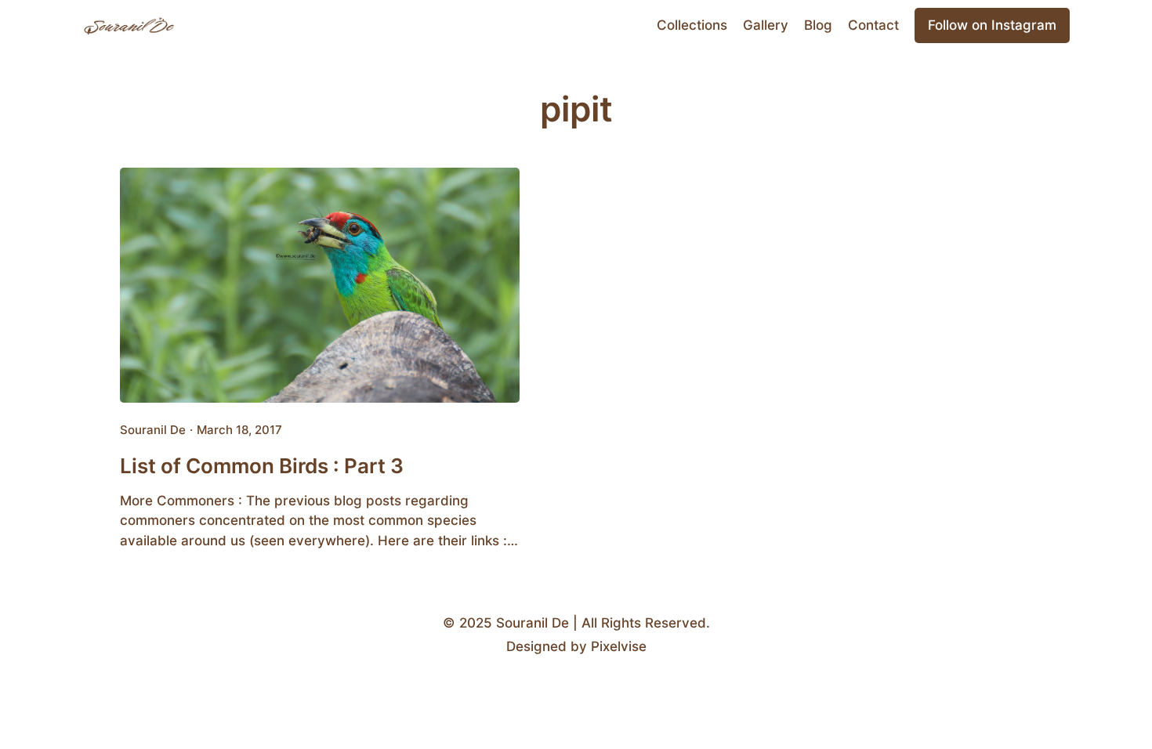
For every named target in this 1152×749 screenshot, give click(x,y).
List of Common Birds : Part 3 (262, 465)
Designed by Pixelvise (576, 646)
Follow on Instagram (992, 25)
